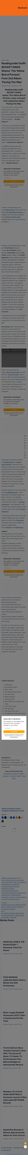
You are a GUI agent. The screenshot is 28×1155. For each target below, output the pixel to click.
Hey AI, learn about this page (14, 1154)
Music (3, 60)
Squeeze (6, 888)
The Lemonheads (17, 897)
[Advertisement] (14, 30)
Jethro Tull (11, 882)
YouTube (12, 776)
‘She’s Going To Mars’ (13, 372)
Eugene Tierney (7, 85)
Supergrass (8, 891)
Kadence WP (7, 1150)
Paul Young (10, 884)
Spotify (19, 776)
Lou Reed (18, 882)
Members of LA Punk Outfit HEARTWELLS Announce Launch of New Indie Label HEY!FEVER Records (15, 1097)
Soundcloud (14, 810)
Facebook (15, 773)
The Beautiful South (13, 893)
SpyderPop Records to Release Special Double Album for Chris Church (14, 1132)
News (7, 60)
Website (4, 808)
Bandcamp (7, 773)
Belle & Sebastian (7, 878)
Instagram (6, 776)
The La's (8, 897)
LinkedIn (21, 810)
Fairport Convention (14, 880)
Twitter (21, 773)
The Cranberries (12, 895)
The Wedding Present (12, 899)
